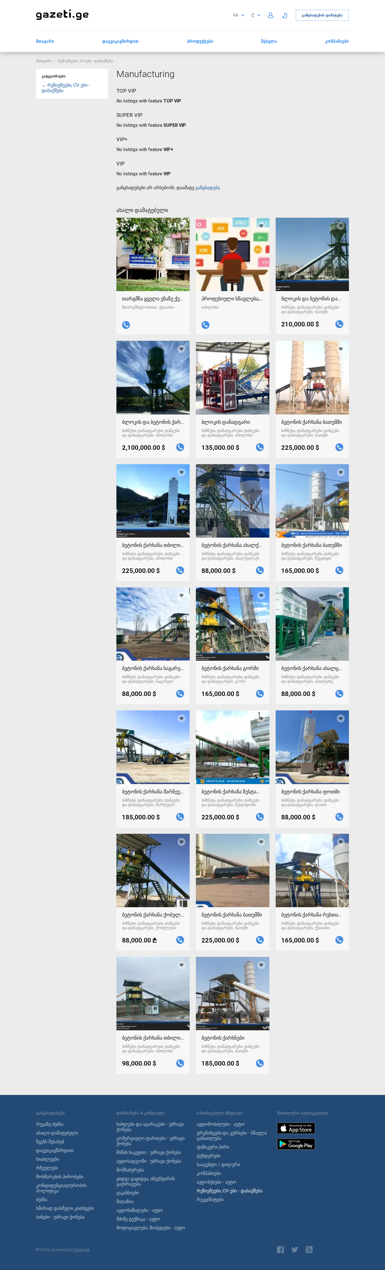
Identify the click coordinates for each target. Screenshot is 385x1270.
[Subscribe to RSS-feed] (310, 1249)
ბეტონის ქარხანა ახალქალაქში (233, 545)
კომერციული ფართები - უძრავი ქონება (150, 1141)
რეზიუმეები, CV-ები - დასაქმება (85, 61)
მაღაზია (125, 1201)
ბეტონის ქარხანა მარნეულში (153, 792)
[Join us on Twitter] (294, 1249)
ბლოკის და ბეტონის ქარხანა (153, 422)
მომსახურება (130, 1170)
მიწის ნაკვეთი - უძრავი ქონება (148, 1152)
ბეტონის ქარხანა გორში (230, 668)
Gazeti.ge (81, 1249)
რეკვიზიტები (210, 1199)
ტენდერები (208, 1155)
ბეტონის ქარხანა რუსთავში (312, 915)
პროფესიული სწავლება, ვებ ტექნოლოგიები (233, 299)
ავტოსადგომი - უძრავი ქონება (148, 1161)
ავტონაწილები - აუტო (139, 1210)
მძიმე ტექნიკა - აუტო (138, 1219)
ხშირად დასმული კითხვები (65, 1208)
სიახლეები (47, 1159)
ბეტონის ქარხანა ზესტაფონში (233, 792)
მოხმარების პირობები (59, 1176)
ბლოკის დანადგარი (226, 422)
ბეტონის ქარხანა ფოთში (310, 792)
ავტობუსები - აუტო (216, 1182)
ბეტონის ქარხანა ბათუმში (311, 422)
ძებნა (41, 1199)
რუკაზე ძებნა (49, 1124)
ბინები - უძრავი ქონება (60, 1217)
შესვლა (269, 41)
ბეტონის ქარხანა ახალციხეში (312, 668)
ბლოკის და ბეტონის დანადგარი (312, 299)
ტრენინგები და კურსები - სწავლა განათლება (232, 1135)
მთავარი (45, 41)
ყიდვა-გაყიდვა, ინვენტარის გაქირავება (145, 1181)
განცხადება (207, 187)
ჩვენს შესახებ (50, 1141)
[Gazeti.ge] (62, 20)
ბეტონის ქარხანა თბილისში (153, 545)
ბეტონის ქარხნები (223, 1038)
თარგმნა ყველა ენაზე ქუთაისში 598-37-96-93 (153, 299)
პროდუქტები (200, 41)
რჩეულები (47, 1168)
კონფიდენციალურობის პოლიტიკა (61, 1188)
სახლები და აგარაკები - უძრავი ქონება (150, 1126)
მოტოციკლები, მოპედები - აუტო (150, 1227)
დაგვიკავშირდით (120, 41)
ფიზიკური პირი (213, 1147)
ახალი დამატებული (57, 1133)
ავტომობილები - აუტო (221, 1124)
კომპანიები (337, 41)
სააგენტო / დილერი (218, 1164)
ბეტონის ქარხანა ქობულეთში (153, 915)
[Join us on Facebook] (280, 1249)
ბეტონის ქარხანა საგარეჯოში (153, 668)
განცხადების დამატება (322, 15)
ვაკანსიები (127, 1192)
